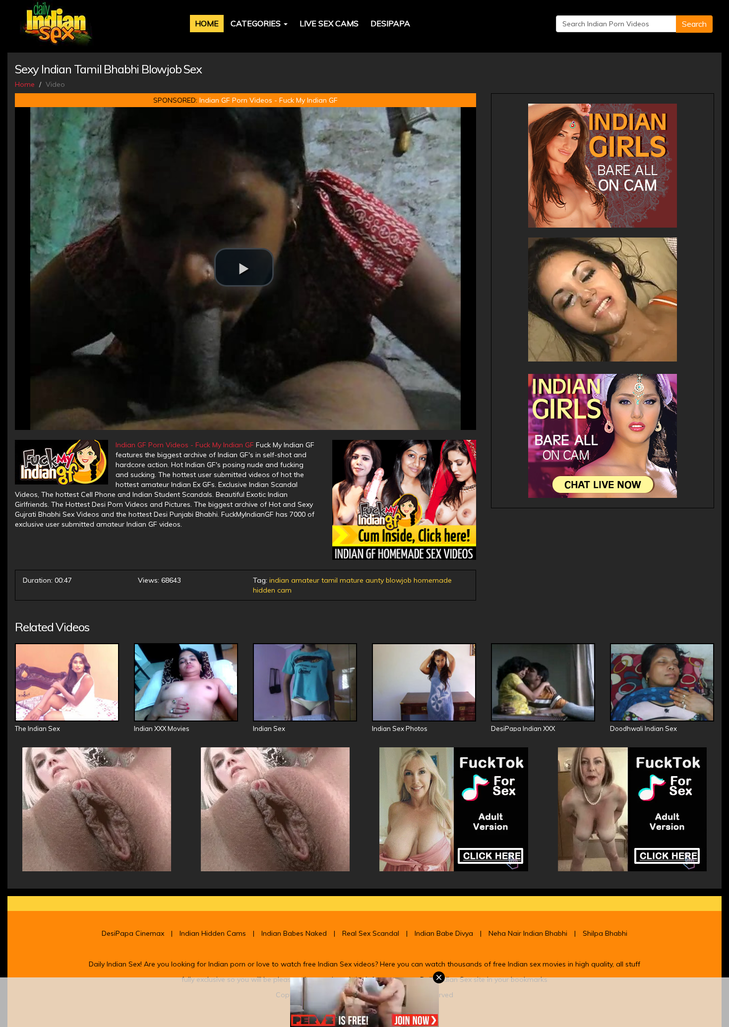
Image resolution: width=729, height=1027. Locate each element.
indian (279, 580)
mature (352, 580)
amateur (305, 580)
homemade (433, 580)
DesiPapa (390, 23)
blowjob (399, 580)
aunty (374, 580)
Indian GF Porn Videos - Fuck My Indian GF (268, 100)
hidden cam (272, 590)
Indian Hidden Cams (213, 933)
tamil (329, 580)
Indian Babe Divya (444, 933)
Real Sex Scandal (370, 933)
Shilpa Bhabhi (605, 933)
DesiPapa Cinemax (133, 933)
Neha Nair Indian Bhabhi (527, 933)
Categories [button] (257, 23)
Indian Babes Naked (294, 933)
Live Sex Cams (329, 23)
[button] (244, 267)
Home (207, 23)
